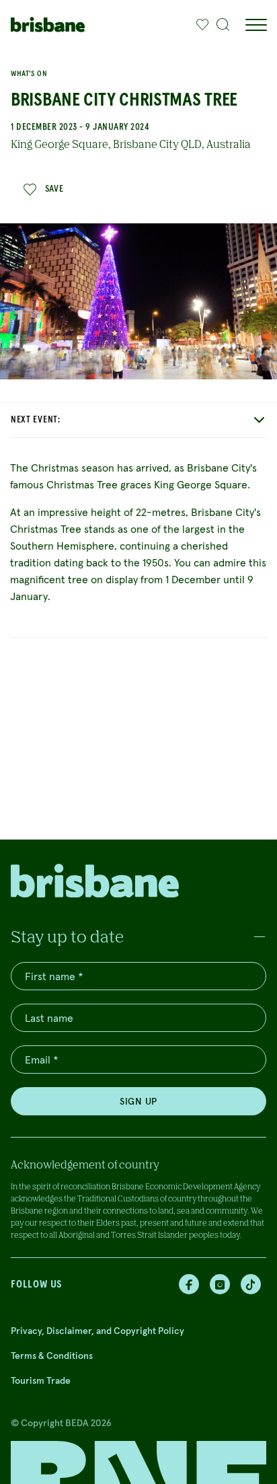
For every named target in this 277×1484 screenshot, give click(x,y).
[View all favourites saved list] (199, 25)
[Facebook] (189, 1284)
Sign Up (138, 1101)
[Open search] (223, 25)
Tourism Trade (41, 1380)
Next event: (36, 419)
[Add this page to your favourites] (202, 25)
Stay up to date (67, 936)
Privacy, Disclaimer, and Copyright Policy (97, 1331)
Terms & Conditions (52, 1355)
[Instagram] (220, 1284)
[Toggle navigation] (255, 25)
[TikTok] (251, 1284)
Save (54, 189)
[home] (48, 24)
